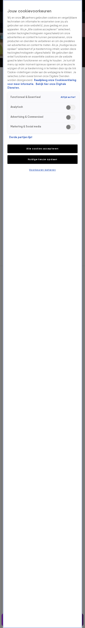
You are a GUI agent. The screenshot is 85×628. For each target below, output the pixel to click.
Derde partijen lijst (20, 137)
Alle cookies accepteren (42, 148)
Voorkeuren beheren (42, 169)
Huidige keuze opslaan (42, 159)
